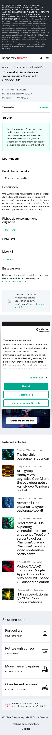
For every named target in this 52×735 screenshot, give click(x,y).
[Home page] (14, 58)
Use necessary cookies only (26, 403)
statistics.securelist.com (14, 281)
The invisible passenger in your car (33, 456)
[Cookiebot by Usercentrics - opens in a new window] (37, 330)
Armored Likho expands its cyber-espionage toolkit (31, 507)
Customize (24, 395)
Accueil (6, 67)
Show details (36, 377)
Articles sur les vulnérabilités (28, 67)
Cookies (26, 728)
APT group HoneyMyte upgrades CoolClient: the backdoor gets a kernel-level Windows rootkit (33, 480)
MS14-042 (10, 230)
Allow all (26, 386)
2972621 (9, 259)
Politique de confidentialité (26, 724)
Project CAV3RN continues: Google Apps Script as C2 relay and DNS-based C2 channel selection (33, 574)
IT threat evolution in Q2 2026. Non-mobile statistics (32, 598)
